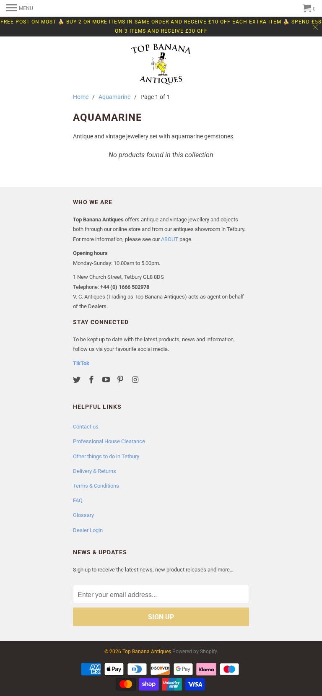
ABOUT (169, 239)
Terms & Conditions (96, 486)
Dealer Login (88, 530)
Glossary (83, 515)
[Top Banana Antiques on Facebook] (92, 379)
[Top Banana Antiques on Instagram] (135, 379)
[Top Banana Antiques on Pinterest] (121, 379)
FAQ (78, 500)
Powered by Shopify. (195, 651)
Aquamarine (114, 96)
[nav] (19, 8)
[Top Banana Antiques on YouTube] (107, 379)
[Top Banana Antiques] (161, 65)
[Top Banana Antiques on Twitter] (77, 379)
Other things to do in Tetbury (106, 456)
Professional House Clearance (109, 441)
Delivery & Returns (94, 471)
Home (80, 96)
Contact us (86, 426)
